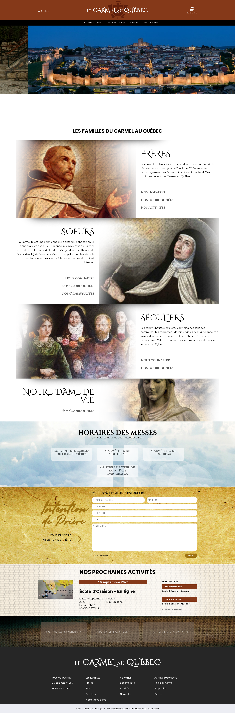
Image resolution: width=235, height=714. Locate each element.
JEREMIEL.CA (136, 709)
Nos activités (153, 207)
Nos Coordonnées (77, 411)
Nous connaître (79, 278)
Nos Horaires (153, 192)
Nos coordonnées (157, 200)
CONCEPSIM (155, 709)
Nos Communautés (78, 293)
